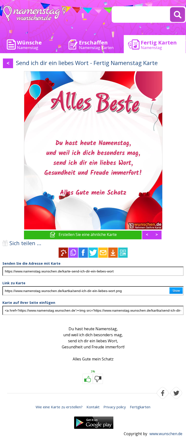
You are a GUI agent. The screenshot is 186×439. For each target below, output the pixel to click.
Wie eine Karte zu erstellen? (59, 406)
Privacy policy (114, 406)
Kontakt (93, 406)
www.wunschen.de (165, 433)
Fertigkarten (140, 406)
